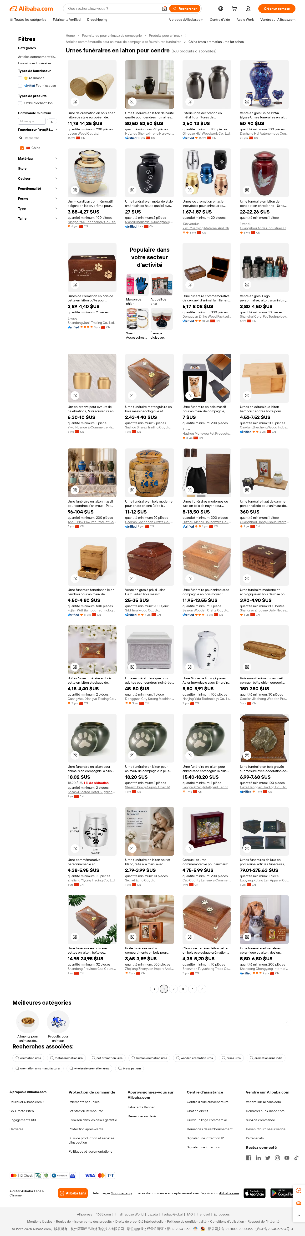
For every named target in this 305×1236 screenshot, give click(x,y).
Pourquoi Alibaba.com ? (27, 1102)
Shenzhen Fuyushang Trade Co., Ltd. (207, 969)
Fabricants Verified (141, 1107)
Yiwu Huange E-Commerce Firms (92, 427)
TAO (190, 1214)
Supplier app (121, 1193)
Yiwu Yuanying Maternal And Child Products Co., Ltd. (207, 228)
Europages (222, 1214)
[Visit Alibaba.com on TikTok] (296, 1158)
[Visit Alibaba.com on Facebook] (249, 1158)
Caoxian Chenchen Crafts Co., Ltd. (149, 522)
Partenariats (255, 1138)
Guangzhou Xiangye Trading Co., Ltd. (92, 699)
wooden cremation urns (197, 1058)
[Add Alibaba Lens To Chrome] (73, 1193)
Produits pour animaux (165, 35)
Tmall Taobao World (129, 1214)
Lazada (152, 1214)
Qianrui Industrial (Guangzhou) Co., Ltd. (149, 222)
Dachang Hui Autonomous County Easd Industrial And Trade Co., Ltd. (264, 133)
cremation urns (30, 1058)
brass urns (234, 1058)
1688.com (103, 1214)
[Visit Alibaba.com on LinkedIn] (258, 1158)
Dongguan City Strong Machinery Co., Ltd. (149, 699)
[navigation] (36, 513)
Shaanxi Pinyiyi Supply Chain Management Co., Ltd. (149, 787)
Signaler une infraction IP (205, 1138)
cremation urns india (268, 1058)
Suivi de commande (260, 1120)
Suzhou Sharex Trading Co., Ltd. (148, 427)
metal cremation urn (69, 1058)
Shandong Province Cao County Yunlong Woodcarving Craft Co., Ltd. (92, 969)
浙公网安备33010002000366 (230, 1229)
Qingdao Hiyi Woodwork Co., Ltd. (206, 133)
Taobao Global (172, 1214)
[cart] (235, 9)
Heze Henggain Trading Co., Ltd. (263, 787)
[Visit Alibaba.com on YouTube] (287, 1158)
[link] (299, 1191)
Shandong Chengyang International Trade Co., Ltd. (264, 969)
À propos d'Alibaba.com (28, 1092)
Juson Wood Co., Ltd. (83, 133)
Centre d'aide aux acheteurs (208, 1102)
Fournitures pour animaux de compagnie (112, 35)
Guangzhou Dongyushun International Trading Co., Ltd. (264, 522)
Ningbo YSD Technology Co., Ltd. (92, 222)
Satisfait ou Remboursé (86, 1111)
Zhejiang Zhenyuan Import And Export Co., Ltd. (149, 969)
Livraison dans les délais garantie (93, 1120)
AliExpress (84, 1214)
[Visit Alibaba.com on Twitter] (268, 1158)
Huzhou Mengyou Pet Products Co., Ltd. (207, 433)
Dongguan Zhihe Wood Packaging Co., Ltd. (207, 316)
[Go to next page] (202, 989)
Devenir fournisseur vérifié (265, 1129)
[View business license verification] (195, 1228)
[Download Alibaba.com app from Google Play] (282, 1193)
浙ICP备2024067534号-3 (274, 1229)
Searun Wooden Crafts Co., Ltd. (206, 610)
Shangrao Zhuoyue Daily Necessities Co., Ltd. (264, 610)
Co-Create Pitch (22, 1111)
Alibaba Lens (31, 1191)
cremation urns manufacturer (40, 1068)
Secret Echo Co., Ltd (140, 880)
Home (70, 35)
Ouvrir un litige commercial (207, 1120)
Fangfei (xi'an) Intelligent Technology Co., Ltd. (207, 787)
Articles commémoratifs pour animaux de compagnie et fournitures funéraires (123, 42)
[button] (164, 8)
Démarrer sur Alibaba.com (265, 1111)
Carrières (16, 1129)
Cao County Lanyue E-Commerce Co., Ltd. (207, 880)
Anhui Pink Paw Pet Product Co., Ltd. (92, 522)
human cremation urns (151, 1058)
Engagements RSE (23, 1120)
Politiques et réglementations (90, 1151)
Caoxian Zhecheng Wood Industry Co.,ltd (264, 427)
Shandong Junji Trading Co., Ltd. (91, 323)
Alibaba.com (229, 1193)
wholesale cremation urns (91, 1068)
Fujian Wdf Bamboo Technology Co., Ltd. (92, 610)
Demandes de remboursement (210, 1129)
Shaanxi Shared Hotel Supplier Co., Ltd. (92, 792)
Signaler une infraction (203, 1147)
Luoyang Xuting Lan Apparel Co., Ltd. (264, 880)
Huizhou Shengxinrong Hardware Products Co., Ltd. (149, 133)
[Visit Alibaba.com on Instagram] (277, 1158)
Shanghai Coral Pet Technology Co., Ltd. (264, 316)
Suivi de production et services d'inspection (91, 1140)
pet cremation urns (109, 1058)
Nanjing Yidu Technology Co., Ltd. (207, 699)
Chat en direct (197, 1111)
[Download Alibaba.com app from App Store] (255, 1193)
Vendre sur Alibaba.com (263, 1102)
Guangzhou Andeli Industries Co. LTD (264, 228)
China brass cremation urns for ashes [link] (216, 42)
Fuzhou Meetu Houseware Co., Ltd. (207, 522)
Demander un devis (142, 1116)
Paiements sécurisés (84, 1102)
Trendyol (203, 1214)
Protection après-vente (86, 1129)
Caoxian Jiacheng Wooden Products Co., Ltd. (264, 699)
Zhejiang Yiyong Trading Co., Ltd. (91, 880)
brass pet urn (132, 1068)
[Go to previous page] (154, 989)
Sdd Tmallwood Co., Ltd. (142, 610)
